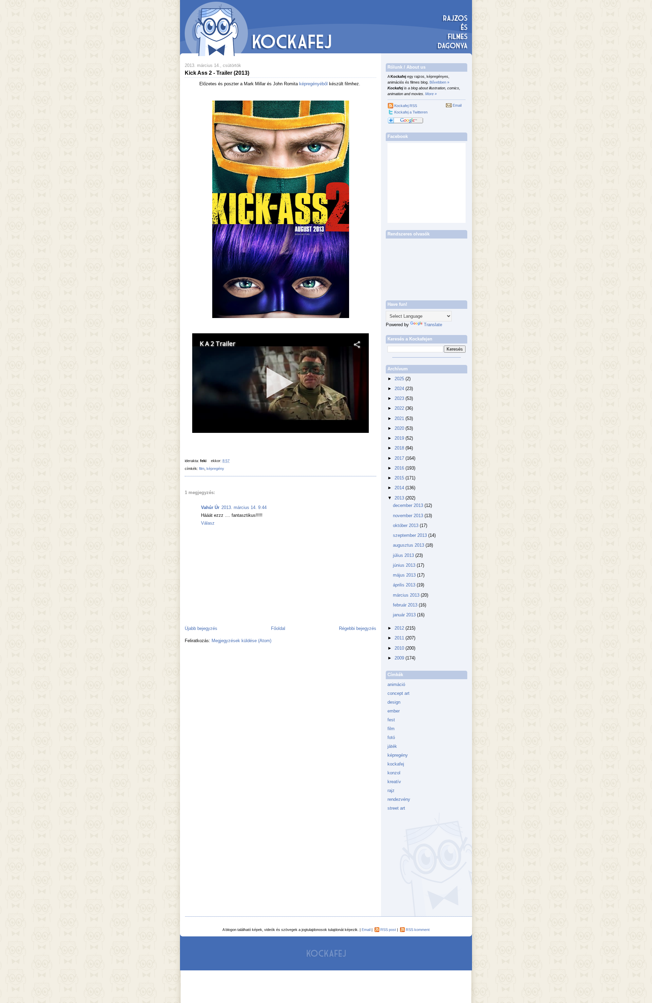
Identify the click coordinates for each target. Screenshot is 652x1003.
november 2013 (408, 515)
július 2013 (404, 555)
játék (392, 746)
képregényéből (313, 83)
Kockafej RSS (405, 106)
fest (391, 719)
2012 (400, 628)
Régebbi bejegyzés (357, 628)
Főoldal (278, 628)
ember (393, 711)
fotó (391, 737)
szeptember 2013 (410, 535)
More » (431, 94)
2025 (400, 378)
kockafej (395, 764)
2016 (400, 468)
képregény (215, 469)
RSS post (388, 930)
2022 (400, 408)
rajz (391, 790)
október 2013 (406, 525)
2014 (400, 487)
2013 (400, 497)
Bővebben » (439, 82)
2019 (400, 438)
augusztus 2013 (409, 545)
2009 (400, 658)
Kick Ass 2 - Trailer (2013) (217, 73)
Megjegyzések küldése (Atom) (241, 640)
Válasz (208, 523)
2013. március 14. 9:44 (244, 507)
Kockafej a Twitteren (411, 112)
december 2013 (408, 505)
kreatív (394, 781)
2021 (400, 418)
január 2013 (405, 614)
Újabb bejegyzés (201, 628)
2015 (400, 477)
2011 (400, 637)
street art (396, 808)
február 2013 (406, 605)
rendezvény (398, 799)
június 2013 (405, 565)
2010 (400, 648)
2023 (400, 398)
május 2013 (405, 575)
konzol (393, 772)
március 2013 (407, 595)
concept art (398, 693)
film (201, 469)
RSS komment (418, 930)
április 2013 (405, 584)
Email (457, 105)
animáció (396, 684)
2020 (400, 428)
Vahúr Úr (210, 507)
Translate (433, 324)
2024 (400, 388)
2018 (400, 448)
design (393, 702)
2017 (400, 458)
